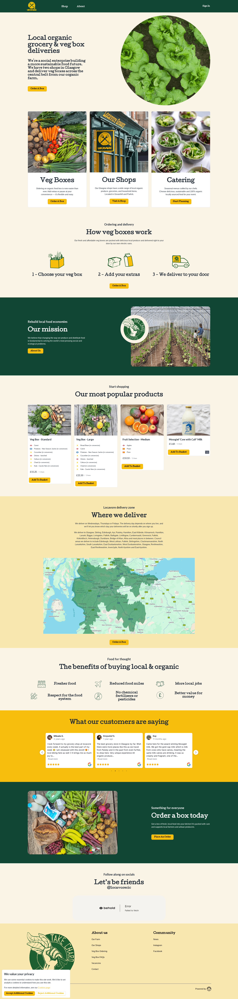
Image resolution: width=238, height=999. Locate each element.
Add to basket (40, 480)
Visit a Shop (119, 201)
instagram (157, 945)
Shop (64, 6)
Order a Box (37, 89)
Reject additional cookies (51, 993)
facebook (157, 951)
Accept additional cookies (19, 993)
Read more (77, 759)
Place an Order (162, 837)
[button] (42, 752)
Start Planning (181, 201)
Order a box (119, 286)
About (81, 6)
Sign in (206, 6)
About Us (35, 351)
